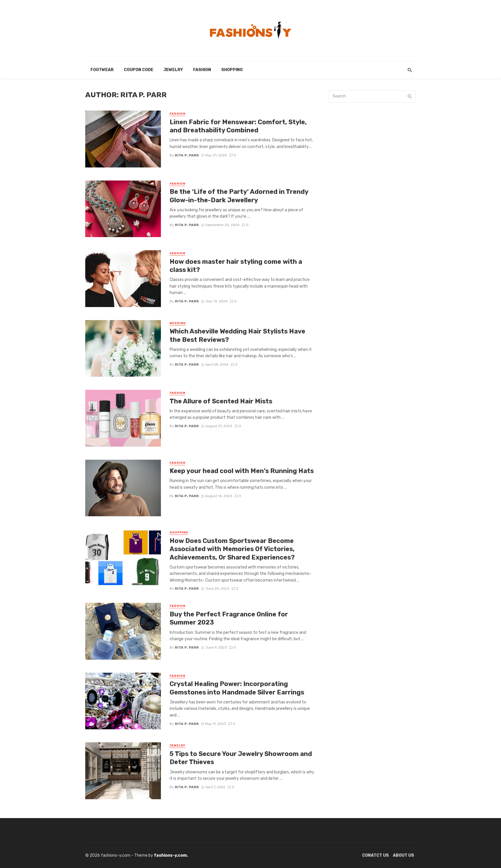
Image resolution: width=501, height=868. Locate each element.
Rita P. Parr (187, 155)
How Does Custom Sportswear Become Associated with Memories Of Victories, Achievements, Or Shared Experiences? (232, 549)
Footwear (102, 69)
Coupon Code (138, 69)
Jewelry (173, 69)
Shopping (232, 69)
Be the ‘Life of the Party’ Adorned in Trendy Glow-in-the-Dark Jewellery (239, 195)
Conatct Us (375, 855)
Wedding (178, 323)
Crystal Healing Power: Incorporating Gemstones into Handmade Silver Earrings (237, 688)
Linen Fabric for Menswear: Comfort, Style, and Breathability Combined (238, 126)
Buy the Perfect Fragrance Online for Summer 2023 (229, 618)
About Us (403, 855)
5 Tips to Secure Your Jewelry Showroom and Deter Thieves (241, 758)
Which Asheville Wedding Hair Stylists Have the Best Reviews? (237, 335)
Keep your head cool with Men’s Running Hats (242, 470)
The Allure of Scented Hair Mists (221, 401)
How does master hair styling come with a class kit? (236, 265)
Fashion (202, 69)
